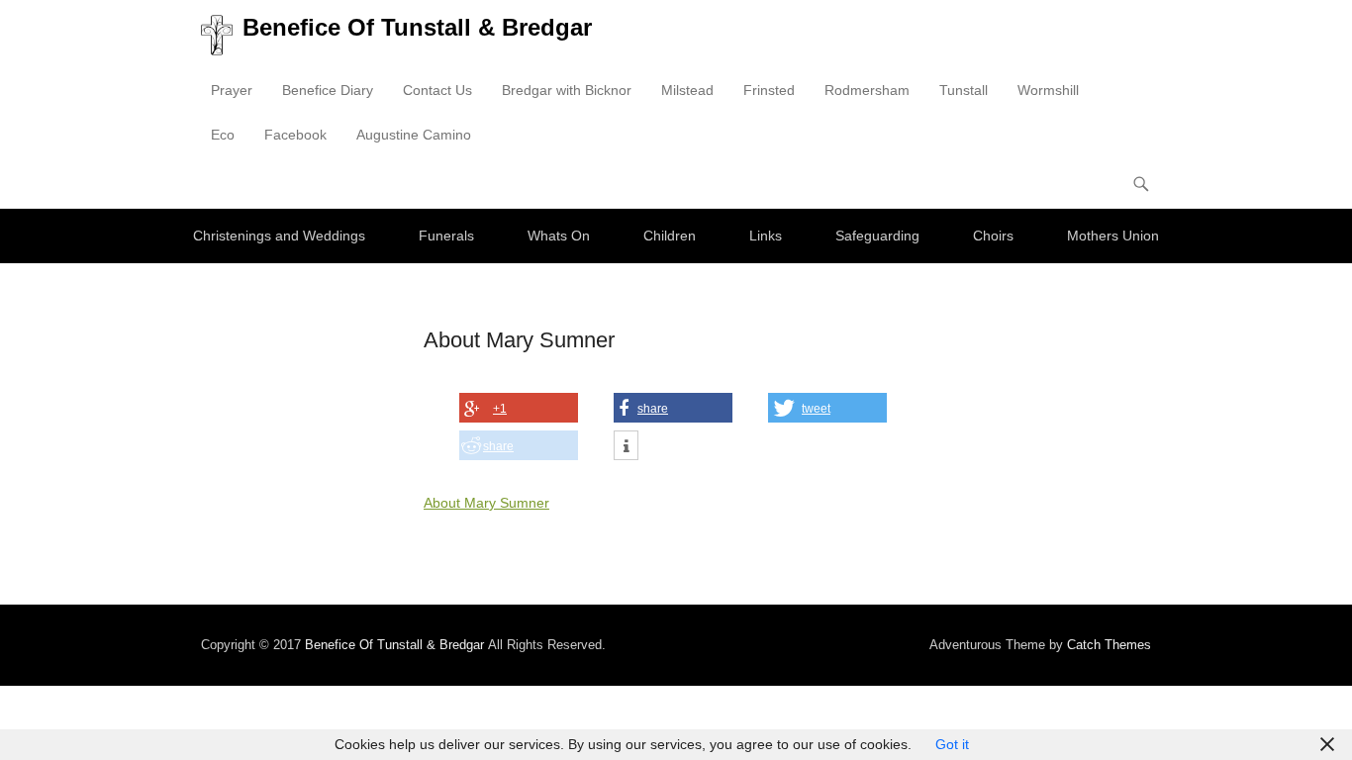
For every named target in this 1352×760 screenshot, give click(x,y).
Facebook (295, 134)
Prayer (231, 90)
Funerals (446, 235)
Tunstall (963, 90)
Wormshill (1048, 90)
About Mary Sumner (486, 503)
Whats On (559, 235)
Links (765, 235)
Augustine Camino (413, 134)
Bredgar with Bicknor (566, 90)
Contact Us (437, 90)
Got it (952, 744)
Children (669, 235)
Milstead (687, 90)
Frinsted (769, 90)
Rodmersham (867, 90)
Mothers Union (1113, 235)
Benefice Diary (327, 90)
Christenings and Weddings (279, 235)
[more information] (626, 446)
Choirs (993, 235)
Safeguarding (877, 235)
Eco (223, 134)
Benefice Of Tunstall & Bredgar (417, 27)
